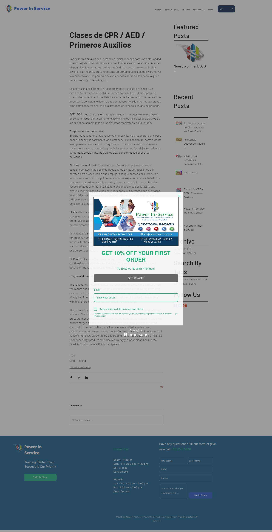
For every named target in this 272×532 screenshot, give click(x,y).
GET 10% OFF (136, 278)
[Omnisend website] (136, 332)
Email (97, 289)
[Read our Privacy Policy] (176, 314)
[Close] (179, 196)
